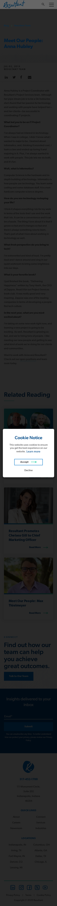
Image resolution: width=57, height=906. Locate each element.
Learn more (33, 451)
